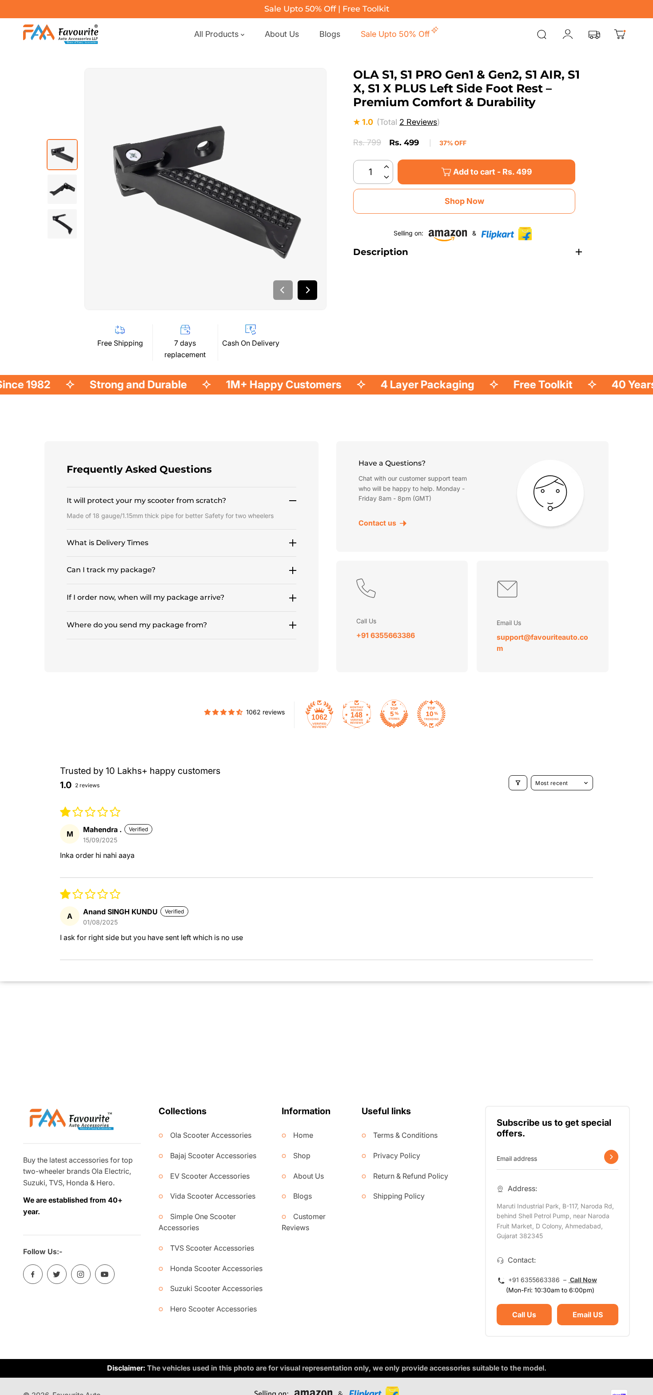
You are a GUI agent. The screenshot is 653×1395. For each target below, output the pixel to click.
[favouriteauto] (61, 34)
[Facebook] (33, 1274)
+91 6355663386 (385, 635)
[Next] (307, 290)
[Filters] (518, 782)
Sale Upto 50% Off (395, 34)
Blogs (329, 34)
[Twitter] (57, 1274)
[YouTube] (105, 1274)
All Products (217, 34)
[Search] (541, 34)
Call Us (524, 1314)
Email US (588, 1314)
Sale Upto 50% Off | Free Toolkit (326, 9)
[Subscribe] (611, 1157)
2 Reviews (418, 122)
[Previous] (283, 290)
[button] (386, 166)
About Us (282, 34)
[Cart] (620, 34)
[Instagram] (81, 1274)
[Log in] (567, 34)
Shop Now (464, 201)
